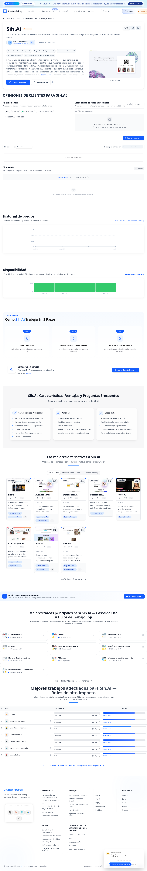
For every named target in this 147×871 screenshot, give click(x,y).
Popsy (97, 803)
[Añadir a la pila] (132, 28)
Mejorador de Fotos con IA (66, 51)
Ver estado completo (133, 274)
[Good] (127, 860)
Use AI (97, 795)
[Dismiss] (141, 852)
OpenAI (125, 803)
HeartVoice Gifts (75, 842)
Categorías (99, 866)
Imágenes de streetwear (51, 836)
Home (9, 18)
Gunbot (71, 838)
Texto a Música (47, 812)
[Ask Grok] (19, 818)
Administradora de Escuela (76, 800)
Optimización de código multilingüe (51, 840)
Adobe (124, 806)
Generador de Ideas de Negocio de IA (51, 807)
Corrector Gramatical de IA (51, 801)
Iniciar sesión (63, 177)
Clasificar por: (9, 147)
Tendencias (87, 866)
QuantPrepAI (100, 806)
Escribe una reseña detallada (120, 864)
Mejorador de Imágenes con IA (44, 51)
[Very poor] (118, 860)
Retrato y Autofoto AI (14, 55)
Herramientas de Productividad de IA (49, 796)
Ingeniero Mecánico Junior (76, 814)
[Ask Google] (28, 812)
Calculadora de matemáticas (48, 831)
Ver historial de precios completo (128, 221)
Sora (124, 799)
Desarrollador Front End (78, 795)
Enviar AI (130, 11)
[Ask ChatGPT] (10, 812)
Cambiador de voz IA (50, 816)
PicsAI (28, 374)
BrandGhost (27, 4)
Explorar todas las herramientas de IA (57, 765)
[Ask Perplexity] (22, 812)
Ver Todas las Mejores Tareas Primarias (72, 681)
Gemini (125, 810)
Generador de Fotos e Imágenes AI (38, 18)
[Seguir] (43, 635)
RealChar (72, 846)
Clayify (97, 799)
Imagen (18, 18)
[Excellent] (130, 860)
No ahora (135, 864)
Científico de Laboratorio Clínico (78, 805)
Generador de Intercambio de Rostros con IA (39, 55)
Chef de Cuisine (75, 810)
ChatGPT (125, 795)
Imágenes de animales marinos (50, 849)
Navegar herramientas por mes (89, 765)
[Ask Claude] (16, 812)
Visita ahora (135, 4)
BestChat (98, 810)
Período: (129, 104)
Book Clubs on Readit (77, 849)
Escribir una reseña (134, 138)
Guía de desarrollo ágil (50, 845)
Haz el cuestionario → (134, 596)
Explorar (91, 11)
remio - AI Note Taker (77, 835)
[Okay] (124, 860)
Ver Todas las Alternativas (72, 579)
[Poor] (121, 860)
